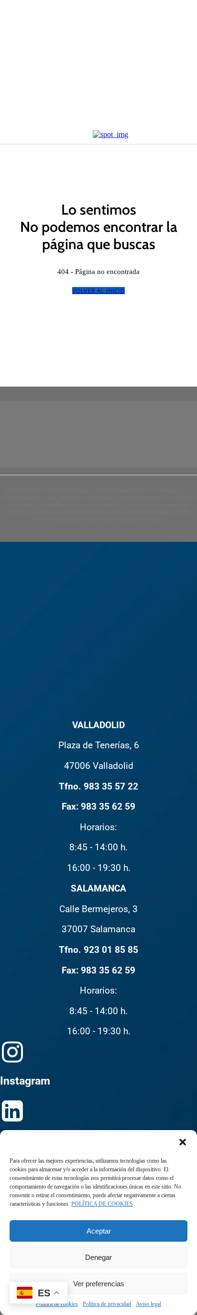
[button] (182, 1142)
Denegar (98, 1257)
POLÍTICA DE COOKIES (102, 1204)
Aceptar (99, 1231)
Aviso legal (148, 1304)
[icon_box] (98, 991)
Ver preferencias (98, 1284)
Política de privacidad (107, 1304)
